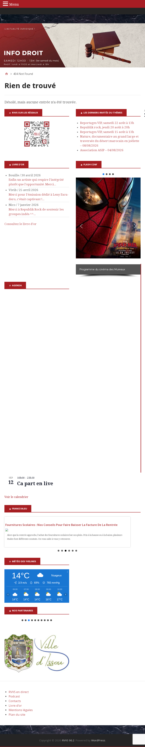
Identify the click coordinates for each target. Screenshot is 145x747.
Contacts (15, 701)
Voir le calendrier (16, 497)
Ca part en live (35, 483)
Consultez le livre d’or (20, 224)
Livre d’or (15, 705)
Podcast (14, 696)
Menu (14, 4)
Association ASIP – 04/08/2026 (101, 150)
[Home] (6, 74)
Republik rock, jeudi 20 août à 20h (105, 127)
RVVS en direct (19, 692)
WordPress (98, 740)
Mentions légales (21, 710)
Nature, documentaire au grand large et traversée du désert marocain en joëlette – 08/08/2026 (109, 141)
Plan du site (17, 714)
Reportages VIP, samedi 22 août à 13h (107, 123)
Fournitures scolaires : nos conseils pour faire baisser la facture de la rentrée (61, 525)
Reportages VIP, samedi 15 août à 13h (107, 132)
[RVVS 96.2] (72, 45)
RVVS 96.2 (68, 740)
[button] (103, 174)
